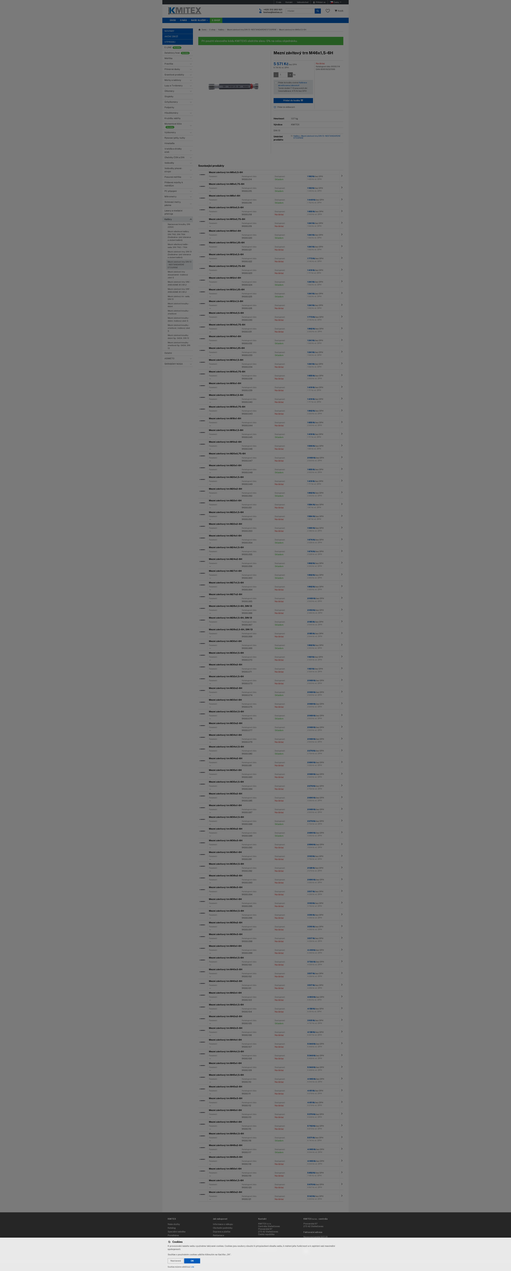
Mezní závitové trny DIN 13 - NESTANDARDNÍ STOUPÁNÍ (179, 265)
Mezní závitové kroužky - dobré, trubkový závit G (178, 319)
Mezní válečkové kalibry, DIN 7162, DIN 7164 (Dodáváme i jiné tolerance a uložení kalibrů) (179, 235)
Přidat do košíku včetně (292, 87)
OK (192, 1261)
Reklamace (218, 1235)
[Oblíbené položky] (328, 11)
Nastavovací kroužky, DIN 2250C (179, 225)
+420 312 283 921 (272, 9)
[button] (191, 58)
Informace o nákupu (223, 1224)
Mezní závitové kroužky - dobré (178, 305)
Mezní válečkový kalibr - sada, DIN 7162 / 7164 (178, 245)
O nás (278, 2)
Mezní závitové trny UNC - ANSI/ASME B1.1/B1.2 (179, 283)
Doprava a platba (221, 1231)
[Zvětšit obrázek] (233, 85)
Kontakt (289, 2)
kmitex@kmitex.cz (272, 12)
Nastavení (175, 1261)
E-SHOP (216, 20)
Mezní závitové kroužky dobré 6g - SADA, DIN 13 (178, 336)
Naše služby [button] (198, 20)
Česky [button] (336, 2)
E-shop (212, 30)
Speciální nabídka (176, 1231)
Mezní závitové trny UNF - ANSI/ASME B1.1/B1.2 (179, 290)
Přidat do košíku (292, 100)
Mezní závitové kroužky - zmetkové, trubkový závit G (179, 328)
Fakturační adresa (312, 1232)
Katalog (172, 1228)
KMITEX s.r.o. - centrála (315, 1219)
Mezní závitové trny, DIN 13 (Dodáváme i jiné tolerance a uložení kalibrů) (180, 255)
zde (192, 1267)
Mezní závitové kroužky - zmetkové (178, 312)
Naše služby (174, 1224)
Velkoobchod (302, 2)
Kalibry (221, 30)
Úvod (173, 20)
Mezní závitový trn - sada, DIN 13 (179, 297)
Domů (204, 30)
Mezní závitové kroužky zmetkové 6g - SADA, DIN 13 (179, 345)
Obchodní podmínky (222, 1228)
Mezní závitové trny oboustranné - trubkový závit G (178, 275)
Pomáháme (173, 1235)
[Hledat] (318, 11)
